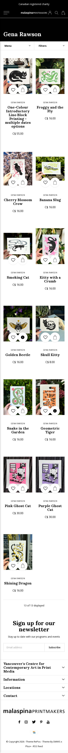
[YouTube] (48, 722)
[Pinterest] (41, 722)
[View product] (22, 337)
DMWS (56, 741)
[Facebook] (19, 722)
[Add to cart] (22, 89)
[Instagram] (26, 722)
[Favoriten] (13, 89)
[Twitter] (34, 722)
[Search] (56, 12)
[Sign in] (49, 12)
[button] (6, 13)
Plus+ (28, 746)
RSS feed (38, 746)
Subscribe (54, 647)
